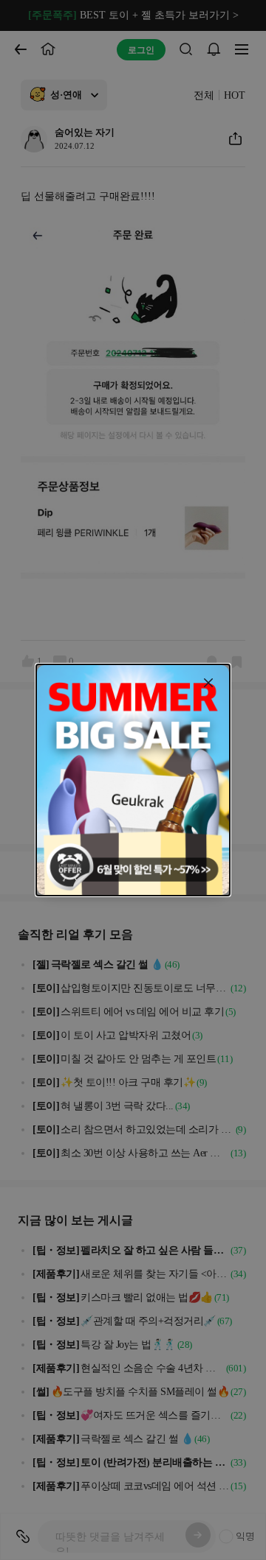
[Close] (208, 683)
